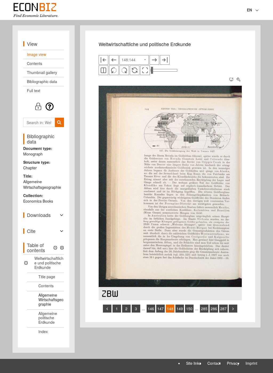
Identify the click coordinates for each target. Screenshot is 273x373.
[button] (43, 106)
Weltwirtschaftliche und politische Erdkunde (48, 263)
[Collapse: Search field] (259, 10)
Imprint (251, 363)
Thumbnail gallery (42, 72)
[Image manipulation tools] (238, 79)
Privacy (233, 363)
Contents (34, 63)
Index (43, 331)
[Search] (59, 122)
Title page (46, 276)
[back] (107, 309)
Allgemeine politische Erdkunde (47, 318)
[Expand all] (62, 248)
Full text (33, 90)
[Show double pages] (103, 70)
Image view (36, 54)
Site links (193, 363)
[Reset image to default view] (134, 70)
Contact (213, 363)
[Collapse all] (55, 248)
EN (249, 10)
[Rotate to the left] (113, 70)
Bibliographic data (42, 81)
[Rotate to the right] (124, 70)
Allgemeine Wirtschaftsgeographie (50, 299)
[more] (233, 309)
